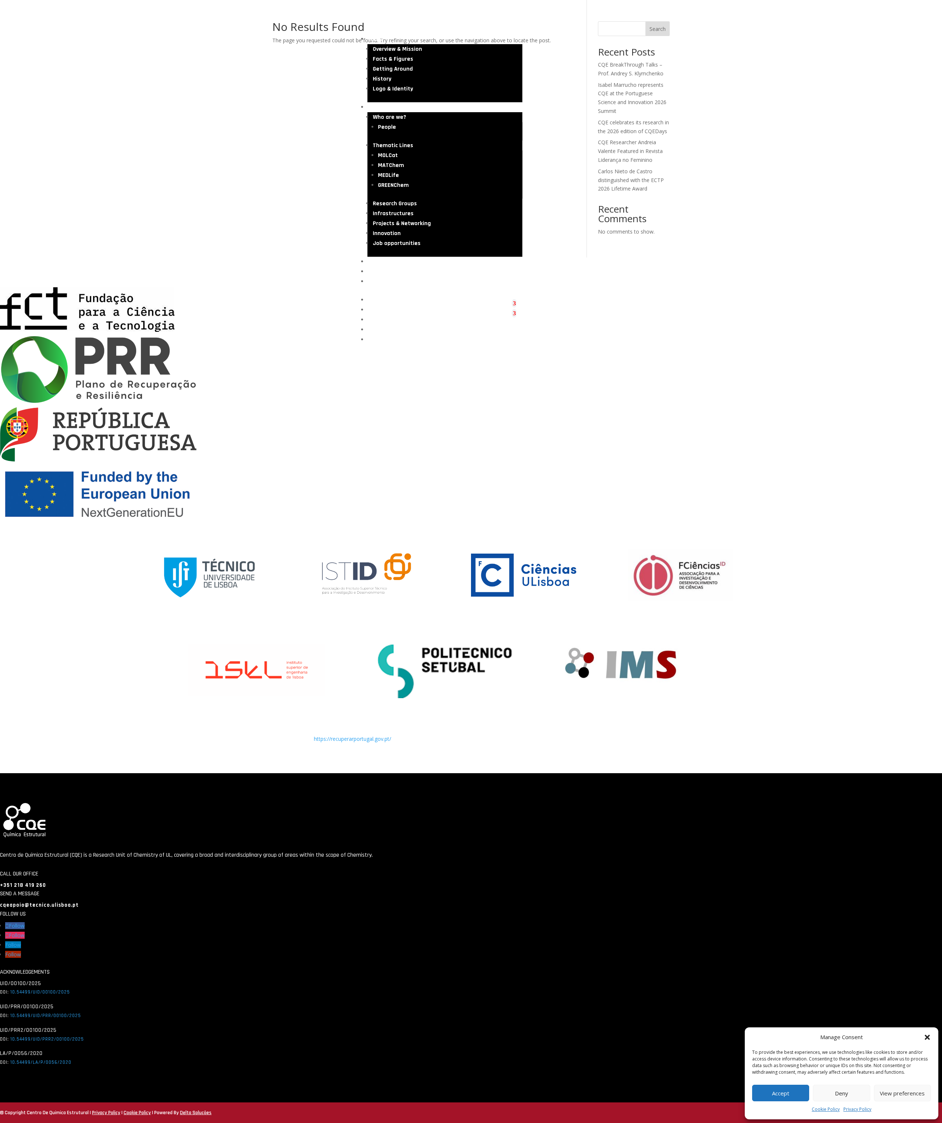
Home (375, 39)
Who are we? (389, 117)
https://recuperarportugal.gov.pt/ (352, 738)
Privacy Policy (857, 1109)
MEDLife (388, 175)
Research (380, 107)
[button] (927, 1037)
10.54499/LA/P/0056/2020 (40, 1062)
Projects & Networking (402, 223)
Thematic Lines (393, 145)
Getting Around (393, 69)
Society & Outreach (393, 262)
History (382, 79)
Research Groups (395, 203)
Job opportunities (397, 243)
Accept (780, 1093)
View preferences (902, 1093)
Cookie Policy (826, 1109)
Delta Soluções (196, 1112)
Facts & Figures (393, 59)
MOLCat (388, 155)
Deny (841, 1093)
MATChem (391, 165)
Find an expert (387, 281)
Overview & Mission (397, 49)
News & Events (387, 272)
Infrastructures (393, 213)
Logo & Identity (393, 89)
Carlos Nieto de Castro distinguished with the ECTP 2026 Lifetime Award (631, 180)
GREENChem (393, 185)
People (387, 127)
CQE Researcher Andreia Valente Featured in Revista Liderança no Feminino (630, 151)
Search (657, 28)
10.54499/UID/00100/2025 (40, 992)
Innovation (387, 233)
